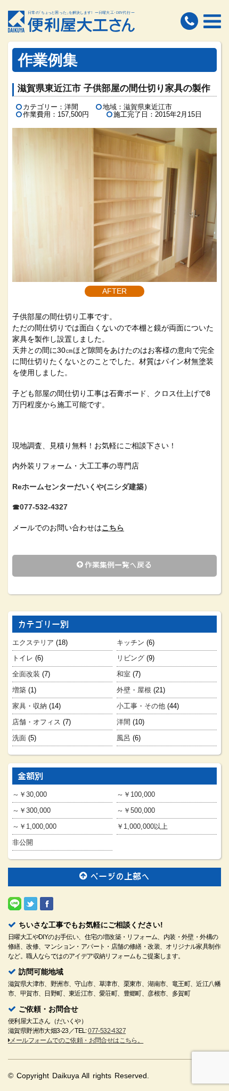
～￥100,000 (136, 794)
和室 (123, 674)
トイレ (22, 658)
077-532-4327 (107, 1031)
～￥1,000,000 (34, 826)
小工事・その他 (141, 706)
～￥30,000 (29, 794)
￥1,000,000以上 (142, 826)
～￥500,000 (136, 810)
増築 (19, 690)
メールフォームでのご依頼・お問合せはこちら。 (76, 1040)
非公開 (22, 842)
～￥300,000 (31, 810)
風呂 (123, 738)
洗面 (19, 738)
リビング (130, 658)
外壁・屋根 (134, 690)
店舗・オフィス (36, 722)
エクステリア (33, 642)
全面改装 (26, 674)
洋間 (123, 722)
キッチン (130, 642)
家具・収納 (29, 706)
